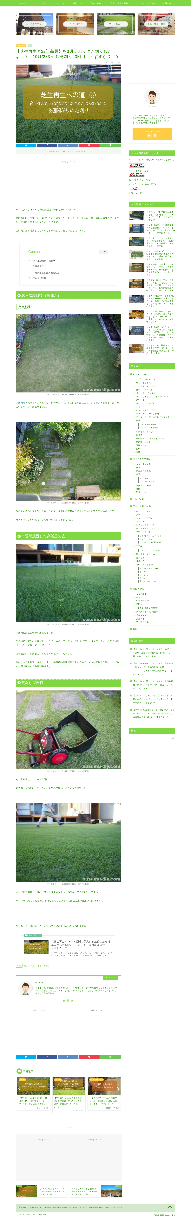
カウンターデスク (144, 390)
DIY (19, 966)
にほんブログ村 (136, 193)
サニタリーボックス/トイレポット (152, 397)
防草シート (141, 492)
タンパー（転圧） (144, 518)
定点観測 (39, 266)
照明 (138, 449)
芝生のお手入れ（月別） (147, 612)
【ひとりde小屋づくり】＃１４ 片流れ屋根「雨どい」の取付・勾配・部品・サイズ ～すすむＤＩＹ (154, 684)
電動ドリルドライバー (149, 581)
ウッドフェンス (143, 464)
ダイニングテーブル (145, 403)
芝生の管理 (21, 46)
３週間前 (20, 403)
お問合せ (166, 3)
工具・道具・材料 (119, 3)
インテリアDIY (140, 374)
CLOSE (104, 252)
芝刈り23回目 (39, 278)
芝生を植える (142, 615)
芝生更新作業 (142, 622)
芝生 (47, 966)
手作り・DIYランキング (139, 171)
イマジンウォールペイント (150, 536)
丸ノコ (142, 578)
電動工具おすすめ (144, 565)
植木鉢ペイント (143, 442)
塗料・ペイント (143, 532)
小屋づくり (77, 3)
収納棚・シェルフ (144, 432)
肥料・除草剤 (142, 600)
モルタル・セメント (145, 528)
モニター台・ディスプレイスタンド (153, 417)
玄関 (138, 452)
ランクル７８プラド (145, 3)
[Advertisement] (68, 184)
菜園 (138, 489)
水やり (139, 597)
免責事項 (42, 1214)
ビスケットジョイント (146, 525)
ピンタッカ (144, 575)
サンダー (143, 572)
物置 (138, 474)
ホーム (23, 3)
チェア (139, 407)
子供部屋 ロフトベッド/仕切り (150, 439)
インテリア (59, 3)
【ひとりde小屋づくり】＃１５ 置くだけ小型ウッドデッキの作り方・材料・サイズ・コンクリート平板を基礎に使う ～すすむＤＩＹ (153, 668)
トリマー (140, 522)
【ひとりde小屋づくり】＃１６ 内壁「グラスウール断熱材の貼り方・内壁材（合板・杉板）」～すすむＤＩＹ (153, 652)
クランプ (140, 515)
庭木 (138, 468)
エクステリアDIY (141, 459)
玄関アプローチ (143, 486)
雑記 (135, 629)
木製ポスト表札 (143, 471)
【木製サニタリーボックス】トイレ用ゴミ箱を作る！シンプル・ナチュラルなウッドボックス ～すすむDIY (153, 699)
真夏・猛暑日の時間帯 (149, 608)
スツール (140, 400)
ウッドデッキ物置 (147, 482)
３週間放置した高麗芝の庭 (46, 273)
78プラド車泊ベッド (145, 379)
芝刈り (139, 604)
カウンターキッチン (145, 386)
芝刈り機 (140, 558)
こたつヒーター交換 (148, 425)
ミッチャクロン (146, 539)
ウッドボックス (143, 383)
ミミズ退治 (141, 594)
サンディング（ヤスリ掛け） (151, 550)
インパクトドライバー (149, 569)
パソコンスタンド (144, 410)
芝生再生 (140, 619)
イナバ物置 (144, 478)
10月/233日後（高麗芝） (45, 261)
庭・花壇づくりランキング (140, 180)
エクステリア (40, 3)
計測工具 (140, 561)
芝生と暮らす (96, 3)
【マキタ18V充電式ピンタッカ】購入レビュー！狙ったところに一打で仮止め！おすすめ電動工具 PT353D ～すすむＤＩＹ (154, 713)
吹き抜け (140, 435)
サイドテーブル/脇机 (146, 393)
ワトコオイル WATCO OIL (150, 542)
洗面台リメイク (143, 445)
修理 (138, 420)
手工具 (139, 546)
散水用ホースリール (145, 554)
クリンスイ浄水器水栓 (149, 428)
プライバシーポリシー (26, 1214)
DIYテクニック (143, 511)
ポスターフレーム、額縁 (147, 414)
